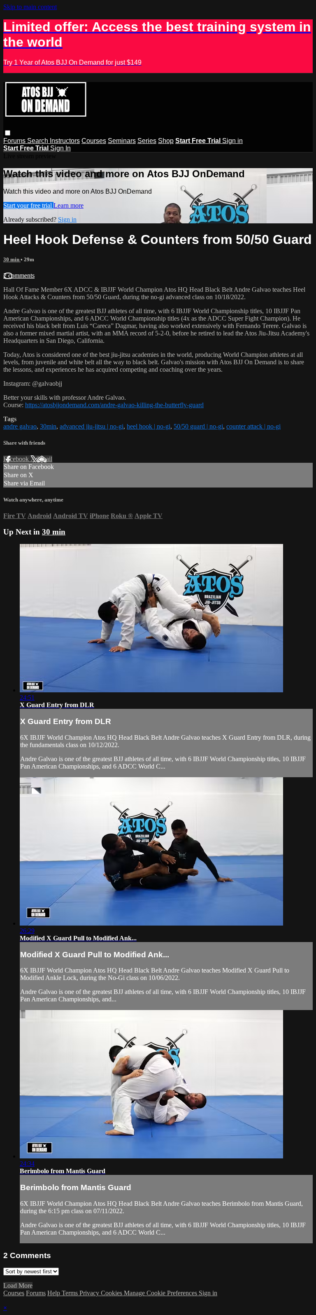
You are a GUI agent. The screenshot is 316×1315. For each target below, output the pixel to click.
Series (146, 140)
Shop (166, 140)
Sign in (232, 140)
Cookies (112, 1292)
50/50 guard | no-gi (198, 426)
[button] (7, 133)
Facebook (16, 458)
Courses (93, 140)
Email (44, 458)
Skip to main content (30, 6)
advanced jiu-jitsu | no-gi (91, 426)
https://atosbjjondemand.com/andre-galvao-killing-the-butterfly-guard (114, 404)
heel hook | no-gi (148, 426)
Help (54, 1292)
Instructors (65, 140)
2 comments (19, 275)
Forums (15, 140)
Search (38, 140)
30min (48, 426)
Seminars (122, 140)
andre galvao (20, 426)
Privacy (90, 1292)
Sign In (60, 148)
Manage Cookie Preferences (161, 1292)
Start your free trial (28, 205)
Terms (70, 1292)
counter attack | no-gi (253, 426)
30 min (12, 259)
